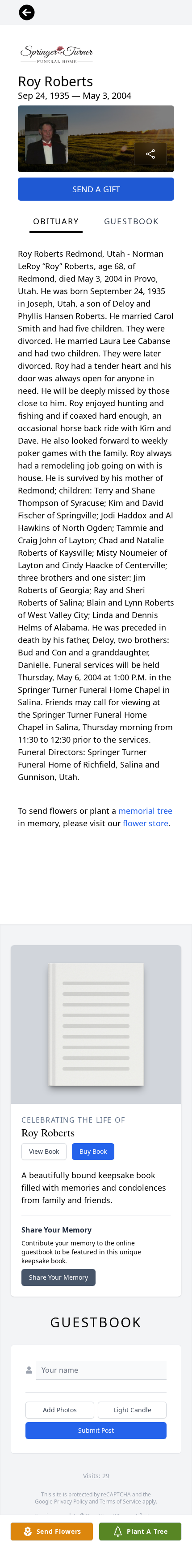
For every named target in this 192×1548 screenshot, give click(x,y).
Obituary (56, 221)
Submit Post (96, 1430)
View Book (44, 1151)
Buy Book (93, 1151)
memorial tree (145, 810)
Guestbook (131, 221)
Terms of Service (120, 1501)
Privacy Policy (71, 1501)
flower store (145, 823)
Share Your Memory (58, 1277)
